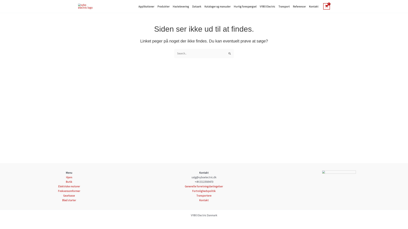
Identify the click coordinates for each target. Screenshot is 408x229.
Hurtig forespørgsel (245, 6)
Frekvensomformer (69, 191)
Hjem (69, 177)
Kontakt (313, 6)
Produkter (163, 6)
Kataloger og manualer (217, 6)
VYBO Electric (267, 6)
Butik (69, 182)
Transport (284, 6)
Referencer (299, 6)
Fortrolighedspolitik (204, 191)
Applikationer (146, 6)
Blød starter (69, 200)
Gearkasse (69, 195)
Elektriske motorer (69, 186)
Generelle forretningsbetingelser (204, 186)
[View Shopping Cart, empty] (326, 6)
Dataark (196, 6)
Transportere (203, 195)
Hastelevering (181, 6)
